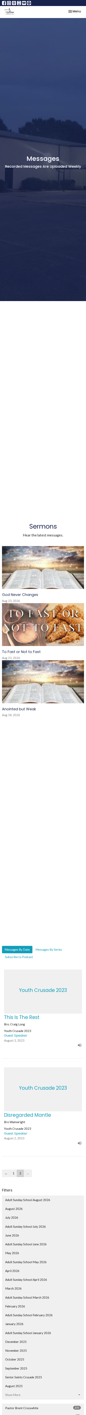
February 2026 (15, 1306)
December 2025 (16, 1341)
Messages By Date (17, 949)
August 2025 (14, 1386)
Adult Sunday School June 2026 (26, 1244)
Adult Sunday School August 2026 (27, 1200)
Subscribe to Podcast (19, 957)
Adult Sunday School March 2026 (27, 1297)
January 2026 (14, 1324)
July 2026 (11, 1217)
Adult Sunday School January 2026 (28, 1333)
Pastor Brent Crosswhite (42, 1408)
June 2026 (12, 1235)
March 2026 (13, 1288)
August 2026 (14, 1208)
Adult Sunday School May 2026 (26, 1262)
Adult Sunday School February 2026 (29, 1315)
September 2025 (16, 1368)
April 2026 (12, 1271)
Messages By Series (48, 949)
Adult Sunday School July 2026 (25, 1226)
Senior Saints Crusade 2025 (23, 1377)
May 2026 (12, 1253)
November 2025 (16, 1350)
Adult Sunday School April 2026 (26, 1279)
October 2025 (14, 1359)
